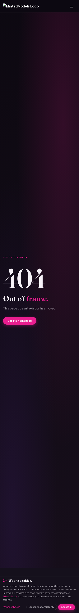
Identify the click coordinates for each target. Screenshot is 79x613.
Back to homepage (20, 320)
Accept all (66, 607)
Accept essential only (41, 607)
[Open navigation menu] (71, 6)
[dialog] (39, 594)
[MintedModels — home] (21, 6)
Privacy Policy (10, 596)
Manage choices (11, 607)
